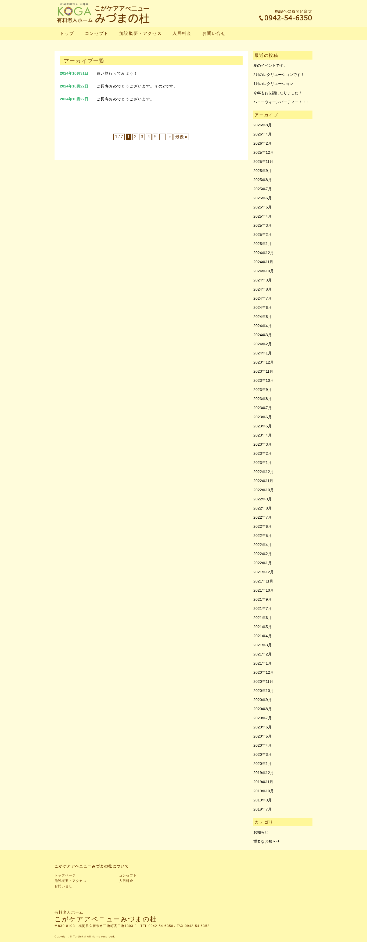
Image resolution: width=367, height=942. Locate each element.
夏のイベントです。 (270, 65)
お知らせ (260, 832)
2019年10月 (263, 791)
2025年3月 (262, 225)
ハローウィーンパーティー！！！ (281, 102)
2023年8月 (262, 399)
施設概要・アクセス (140, 33)
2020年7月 (262, 718)
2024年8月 (262, 289)
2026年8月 (262, 125)
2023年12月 (263, 362)
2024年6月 (262, 307)
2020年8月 (262, 709)
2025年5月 (262, 207)
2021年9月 (262, 599)
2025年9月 (262, 170)
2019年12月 (263, 773)
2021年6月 (262, 617)
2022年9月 (262, 499)
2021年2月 (262, 654)
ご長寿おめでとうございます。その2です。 (137, 86)
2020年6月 (262, 727)
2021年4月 (262, 636)
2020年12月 (263, 672)
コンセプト (97, 33)
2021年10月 (263, 590)
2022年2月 (262, 554)
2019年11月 (263, 782)
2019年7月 (262, 809)
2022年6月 (262, 526)
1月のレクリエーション (273, 84)
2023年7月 (262, 408)
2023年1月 (262, 462)
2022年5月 (262, 535)
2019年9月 (262, 800)
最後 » (181, 136)
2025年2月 (262, 234)
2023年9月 (262, 389)
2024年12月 (263, 253)
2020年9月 (262, 700)
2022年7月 (262, 517)
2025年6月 (262, 198)
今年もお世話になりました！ (277, 93)
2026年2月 (262, 143)
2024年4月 (262, 326)
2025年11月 (263, 161)
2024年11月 (263, 262)
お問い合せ (214, 33)
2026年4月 (262, 134)
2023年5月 (262, 426)
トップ (67, 33)
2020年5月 (262, 736)
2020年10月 (263, 690)
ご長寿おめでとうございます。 (125, 99)
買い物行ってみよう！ (117, 73)
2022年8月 (262, 508)
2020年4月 (262, 745)
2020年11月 (263, 681)
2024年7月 (262, 298)
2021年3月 (262, 645)
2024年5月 (262, 316)
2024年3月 (262, 335)
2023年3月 (262, 444)
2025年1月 (262, 243)
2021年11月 (263, 581)
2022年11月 (263, 481)
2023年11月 (263, 371)
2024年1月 (262, 353)
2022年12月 (263, 472)
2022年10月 (263, 490)
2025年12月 (263, 152)
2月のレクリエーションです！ (278, 74)
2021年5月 (262, 627)
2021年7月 (262, 608)
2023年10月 (263, 380)
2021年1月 (262, 663)
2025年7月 (262, 189)
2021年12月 (263, 572)
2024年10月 (263, 271)
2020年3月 (262, 754)
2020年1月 (262, 763)
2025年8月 (262, 180)
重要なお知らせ (266, 841)
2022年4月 (262, 545)
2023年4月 (262, 435)
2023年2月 (262, 453)
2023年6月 (262, 417)
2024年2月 (262, 344)
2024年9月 (262, 280)
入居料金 (181, 33)
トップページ (65, 875)
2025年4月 (262, 216)
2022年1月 (262, 563)
